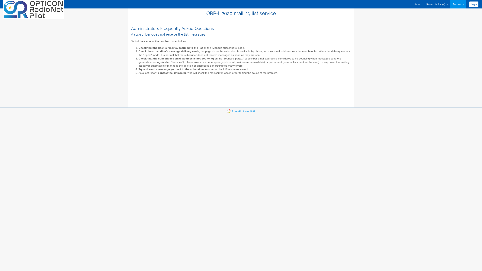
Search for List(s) (435, 4)
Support (457, 4)
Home (417, 4)
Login (474, 4)
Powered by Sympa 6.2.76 (243, 111)
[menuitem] (417, 4)
